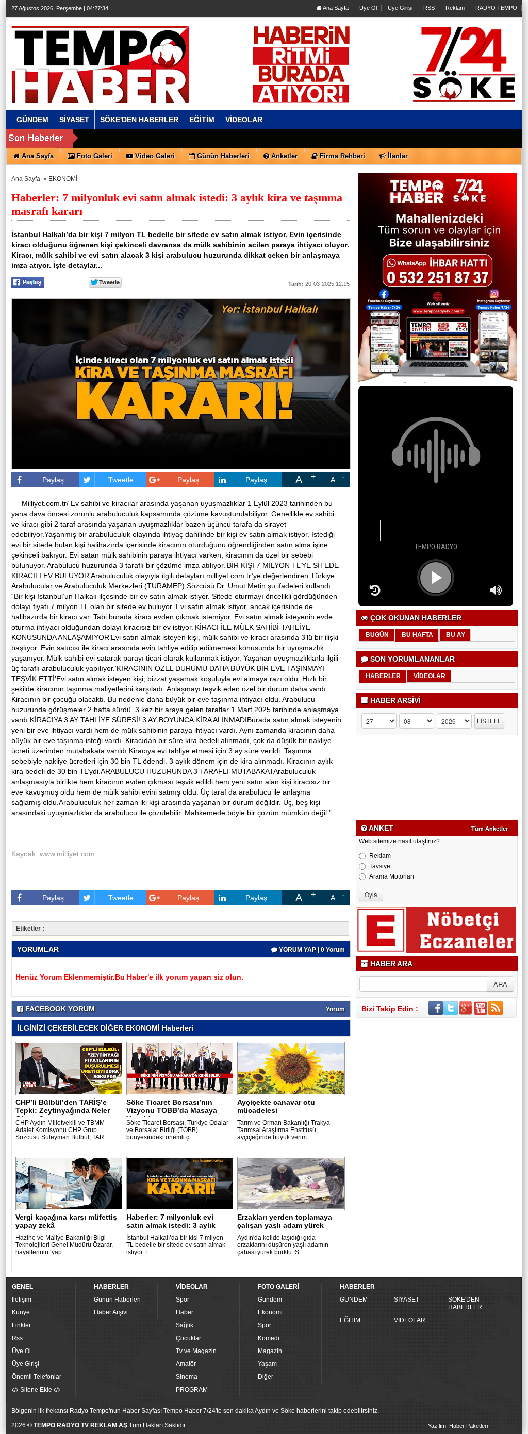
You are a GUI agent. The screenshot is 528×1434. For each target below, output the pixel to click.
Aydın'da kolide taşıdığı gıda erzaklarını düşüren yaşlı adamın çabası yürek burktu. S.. (282, 1245)
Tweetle (121, 480)
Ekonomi (270, 1312)
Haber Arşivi (111, 1312)
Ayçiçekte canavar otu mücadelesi (276, 1106)
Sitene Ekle (36, 1389)
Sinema (186, 1376)
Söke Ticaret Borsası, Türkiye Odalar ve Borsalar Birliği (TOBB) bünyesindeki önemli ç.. (177, 1130)
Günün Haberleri (117, 1299)
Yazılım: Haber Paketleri (458, 1426)
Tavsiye (379, 866)
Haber (184, 1312)
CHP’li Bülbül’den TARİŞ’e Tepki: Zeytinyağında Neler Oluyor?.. (62, 1110)
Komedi (268, 1338)
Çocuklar (188, 1338)
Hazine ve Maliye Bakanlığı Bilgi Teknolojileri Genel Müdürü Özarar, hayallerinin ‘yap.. (64, 1245)
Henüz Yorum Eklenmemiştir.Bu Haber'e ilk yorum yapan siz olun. (129, 977)
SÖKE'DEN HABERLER (465, 1303)
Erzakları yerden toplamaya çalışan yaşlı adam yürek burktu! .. (284, 1225)
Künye (21, 1312)
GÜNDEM (354, 1299)
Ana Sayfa (335, 8)
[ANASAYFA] (123, 53)
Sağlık (184, 1325)
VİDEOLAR (409, 1320)
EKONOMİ (62, 178)
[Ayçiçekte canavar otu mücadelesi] (293, 1068)
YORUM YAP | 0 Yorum (311, 949)
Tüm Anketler (489, 828)
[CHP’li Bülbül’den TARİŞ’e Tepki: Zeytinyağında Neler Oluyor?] (71, 1068)
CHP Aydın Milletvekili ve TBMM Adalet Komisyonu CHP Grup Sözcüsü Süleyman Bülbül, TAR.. (61, 1130)
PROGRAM (192, 1389)
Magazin (270, 1351)
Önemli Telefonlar (36, 1376)
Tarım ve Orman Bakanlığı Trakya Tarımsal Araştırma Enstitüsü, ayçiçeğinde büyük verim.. (283, 1130)
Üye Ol (368, 8)
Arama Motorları (391, 876)
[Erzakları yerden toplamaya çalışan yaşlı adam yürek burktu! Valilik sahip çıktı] (293, 1183)
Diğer (265, 1376)
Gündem (270, 1299)
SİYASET (406, 1299)
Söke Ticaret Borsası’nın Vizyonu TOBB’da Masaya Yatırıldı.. (171, 1110)
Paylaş (53, 480)
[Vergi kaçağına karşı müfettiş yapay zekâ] (71, 1183)
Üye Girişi (400, 8)
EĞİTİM (350, 1320)
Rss (17, 1338)
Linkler (21, 1325)
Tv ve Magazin (196, 1351)
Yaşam (267, 1364)
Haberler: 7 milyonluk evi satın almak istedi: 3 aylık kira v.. (171, 1225)
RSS (429, 8)
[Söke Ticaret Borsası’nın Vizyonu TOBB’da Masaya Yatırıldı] (182, 1068)
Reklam (455, 8)
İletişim (21, 1299)
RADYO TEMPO (496, 8)
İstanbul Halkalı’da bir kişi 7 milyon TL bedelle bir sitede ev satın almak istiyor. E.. (175, 1245)
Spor (182, 1299)
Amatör (186, 1364)
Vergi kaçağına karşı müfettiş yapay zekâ (66, 1221)
